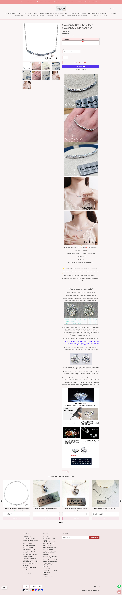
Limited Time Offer (27, 543)
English (26, 586)
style (63, 49)
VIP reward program (28, 573)
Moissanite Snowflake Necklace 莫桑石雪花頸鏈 (46, 508)
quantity (64, 54)
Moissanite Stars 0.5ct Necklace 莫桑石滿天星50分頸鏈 (106, 508)
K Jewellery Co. (89, 590)
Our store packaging (28, 547)
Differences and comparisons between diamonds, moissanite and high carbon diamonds (30, 561)
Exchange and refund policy (29, 567)
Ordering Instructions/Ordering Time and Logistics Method (49, 541)
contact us (25, 571)
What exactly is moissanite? (29, 558)
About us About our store (29, 538)
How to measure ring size (29, 545)
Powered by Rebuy (61, 524)
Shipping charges (66, 36)
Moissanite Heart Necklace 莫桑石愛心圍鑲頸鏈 (76, 508)
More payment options (81, 69)
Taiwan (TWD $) (36, 586)
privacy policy (26, 569)
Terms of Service (27, 565)
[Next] (120, 500)
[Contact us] (119, 586)
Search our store (27, 536)
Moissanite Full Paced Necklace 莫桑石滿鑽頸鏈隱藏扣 (16, 508)
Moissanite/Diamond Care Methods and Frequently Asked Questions (30, 551)
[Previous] (1, 500)
